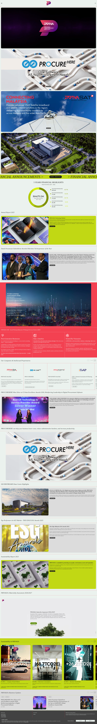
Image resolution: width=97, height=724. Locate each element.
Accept (80, 720)
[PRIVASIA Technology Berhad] (48, 3)
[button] (95, 3)
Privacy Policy (26, 721)
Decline (90, 720)
